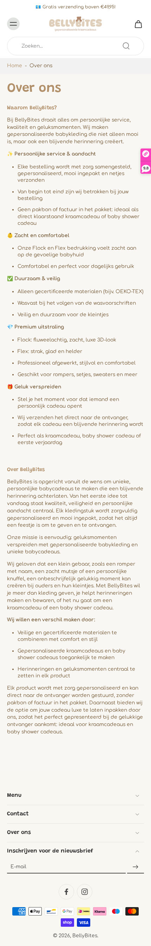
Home (14, 65)
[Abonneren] (135, 867)
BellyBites (84, 935)
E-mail (18, 867)
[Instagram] (84, 891)
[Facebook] (66, 891)
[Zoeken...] (126, 46)
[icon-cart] (136, 24)
